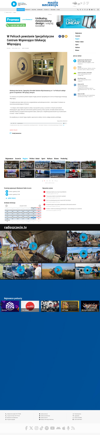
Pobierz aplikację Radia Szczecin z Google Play (85, 74)
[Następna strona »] (56, 181)
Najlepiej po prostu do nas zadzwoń (78, 9)
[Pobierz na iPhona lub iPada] (64, 426)
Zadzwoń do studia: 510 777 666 (14, 414)
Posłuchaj (64, 158)
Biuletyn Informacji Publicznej (47, 419)
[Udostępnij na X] (63, 36)
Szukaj (94, 9)
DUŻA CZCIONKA (78, 417)
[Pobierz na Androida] (58, 426)
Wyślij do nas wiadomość (92, 9)
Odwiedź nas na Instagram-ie (85, 9)
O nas (58, 9)
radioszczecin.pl (44, 414)
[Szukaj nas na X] (31, 426)
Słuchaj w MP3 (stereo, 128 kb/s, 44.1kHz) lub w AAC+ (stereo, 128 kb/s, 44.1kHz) (86, 68)
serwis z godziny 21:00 (14, 194)
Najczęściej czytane (48, 188)
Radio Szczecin (9, 12)
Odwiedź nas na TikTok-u (87, 9)
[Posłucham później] (63, 125)
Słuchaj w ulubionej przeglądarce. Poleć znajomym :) (86, 61)
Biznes (77, 50)
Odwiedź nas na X (82, 9)
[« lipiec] (8, 206)
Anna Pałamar (25, 48)
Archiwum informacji (9, 203)
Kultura (77, 47)
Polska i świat (79, 42)
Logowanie (76, 415)
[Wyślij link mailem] (66, 36)
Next (99, 304)
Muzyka (34, 9)
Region (14, 12)
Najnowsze (78, 33)
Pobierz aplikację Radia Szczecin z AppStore (84, 80)
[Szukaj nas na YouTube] (52, 426)
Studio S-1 (46, 9)
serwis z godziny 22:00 (14, 191)
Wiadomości (20, 9)
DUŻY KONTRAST (78, 419)
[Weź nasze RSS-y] (73, 426)
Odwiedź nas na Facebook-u (80, 9)
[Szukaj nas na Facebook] (26, 426)
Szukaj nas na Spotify (89, 9)
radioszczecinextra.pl (45, 415)
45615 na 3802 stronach (49, 182)
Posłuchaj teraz (77, 414)
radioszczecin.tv (15, 227)
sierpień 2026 (23, 205)
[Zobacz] (50, 21)
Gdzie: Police (13, 130)
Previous (1, 304)
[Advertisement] (38, 145)
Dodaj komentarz (16, 133)
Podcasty (27, 9)
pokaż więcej (12, 198)
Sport (76, 45)
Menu (98, 9)
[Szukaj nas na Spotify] (46, 426)
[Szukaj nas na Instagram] (36, 426)
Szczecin (77, 36)
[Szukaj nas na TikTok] (41, 426)
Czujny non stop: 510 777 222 (13, 415)
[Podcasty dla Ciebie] (68, 426)
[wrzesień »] (38, 206)
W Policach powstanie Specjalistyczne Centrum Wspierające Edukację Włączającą (30, 40)
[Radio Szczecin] (50, 4)
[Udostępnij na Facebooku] (59, 36)
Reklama (53, 9)
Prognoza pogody (11, 419)
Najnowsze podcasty (13, 298)
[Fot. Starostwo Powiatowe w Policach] (38, 68)
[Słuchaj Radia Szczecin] (14, 4)
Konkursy (40, 9)
